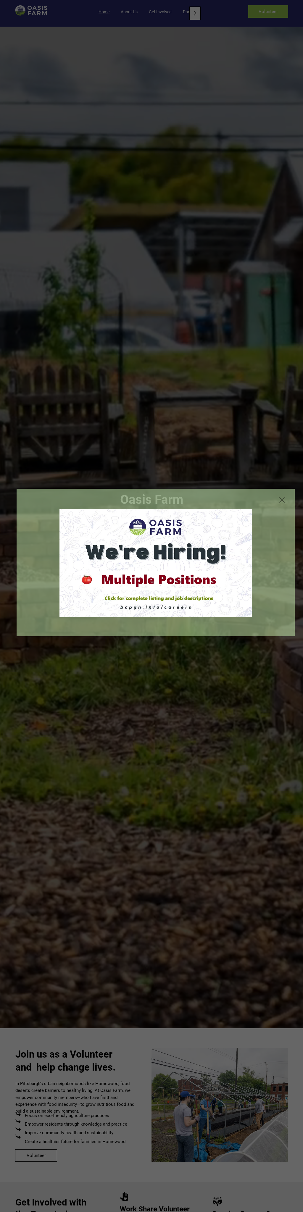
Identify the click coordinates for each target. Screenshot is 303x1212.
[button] (282, 500)
